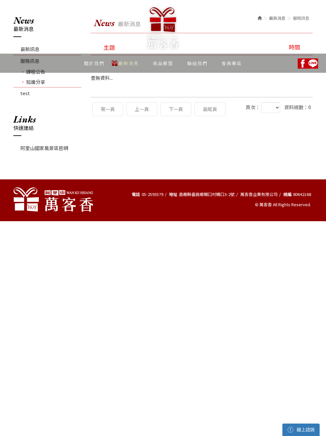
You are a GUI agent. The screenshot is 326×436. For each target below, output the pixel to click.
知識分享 (35, 82)
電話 (136, 194)
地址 (173, 194)
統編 (287, 194)
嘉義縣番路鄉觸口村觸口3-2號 (207, 194)
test (25, 93)
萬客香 (163, 28)
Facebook (303, 63)
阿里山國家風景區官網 (44, 148)
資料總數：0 (297, 107)
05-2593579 (152, 194)
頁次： (253, 107)
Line (313, 63)
